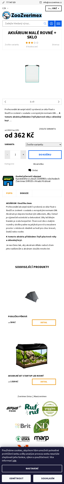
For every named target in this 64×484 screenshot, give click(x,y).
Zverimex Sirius (25, 396)
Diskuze (24, 193)
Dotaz (35, 170)
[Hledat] (45, 23)
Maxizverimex (40, 396)
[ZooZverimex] (32, 15)
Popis (9, 193)
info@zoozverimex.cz (52, 2)
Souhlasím (47, 478)
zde (14, 460)
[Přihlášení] (51, 24)
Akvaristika (38, 164)
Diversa (55, 44)
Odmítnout (16, 478)
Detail (44, 322)
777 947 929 (10, 2)
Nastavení (32, 468)
